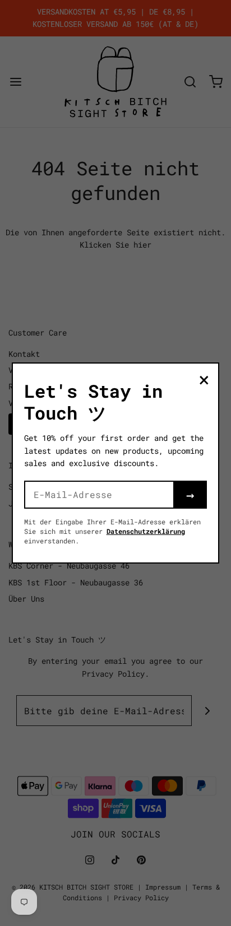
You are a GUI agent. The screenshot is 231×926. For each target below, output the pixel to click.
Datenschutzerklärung (146, 531)
